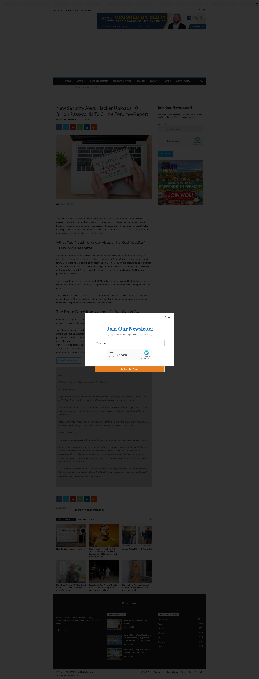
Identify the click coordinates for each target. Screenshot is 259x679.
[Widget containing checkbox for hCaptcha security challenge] (129, 354)
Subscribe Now (129, 368)
